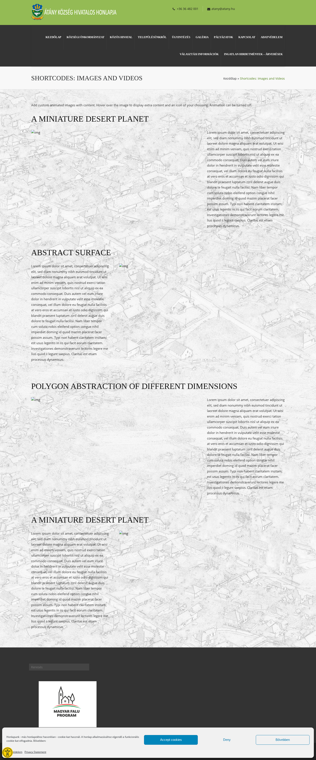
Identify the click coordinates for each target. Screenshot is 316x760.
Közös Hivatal (121, 37)
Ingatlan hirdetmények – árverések (253, 54)
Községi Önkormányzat (85, 37)
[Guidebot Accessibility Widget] (7, 752)
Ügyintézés (181, 37)
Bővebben (283, 739)
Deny (227, 739)
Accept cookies (171, 739)
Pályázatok (223, 37)
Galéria (202, 37)
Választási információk (199, 54)
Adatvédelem (14, 752)
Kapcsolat (246, 37)
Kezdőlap (53, 37)
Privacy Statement (35, 752)
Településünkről (152, 37)
